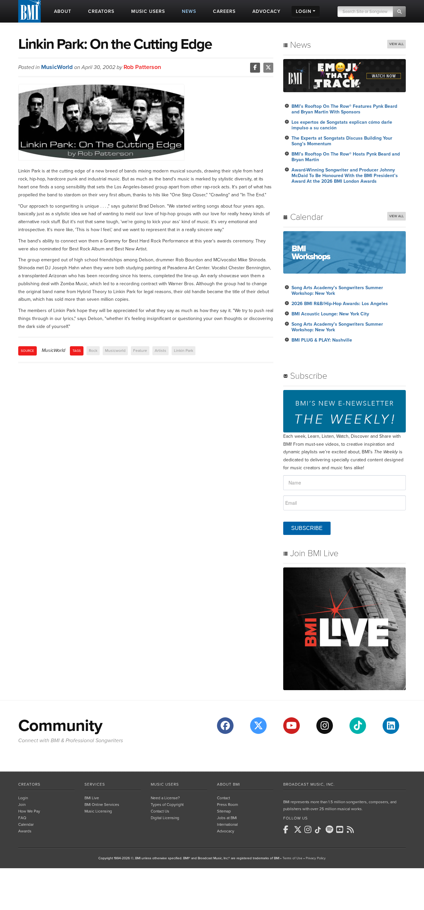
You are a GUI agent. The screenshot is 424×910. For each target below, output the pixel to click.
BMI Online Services (101, 804)
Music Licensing (98, 811)
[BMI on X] (298, 829)
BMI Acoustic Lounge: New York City (330, 314)
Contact (223, 798)
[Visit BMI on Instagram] (324, 725)
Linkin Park (183, 350)
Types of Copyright (167, 804)
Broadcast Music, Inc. (309, 784)
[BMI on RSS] (351, 829)
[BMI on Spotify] (330, 829)
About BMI (228, 784)
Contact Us (160, 811)
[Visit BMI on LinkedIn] (391, 725)
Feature (140, 350)
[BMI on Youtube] (340, 829)
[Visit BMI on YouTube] (291, 725)
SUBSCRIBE (307, 528)
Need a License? (165, 798)
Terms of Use (292, 858)
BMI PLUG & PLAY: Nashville (322, 340)
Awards (24, 831)
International (227, 824)
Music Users (165, 784)
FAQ (22, 817)
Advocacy (225, 831)
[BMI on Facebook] (287, 829)
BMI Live (91, 798)
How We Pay (29, 811)
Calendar (26, 824)
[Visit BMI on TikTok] (357, 725)
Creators (29, 784)
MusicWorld (57, 67)
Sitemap (224, 811)
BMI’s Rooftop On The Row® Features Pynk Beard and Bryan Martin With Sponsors (344, 109)
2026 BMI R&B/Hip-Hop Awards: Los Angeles (340, 303)
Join (22, 804)
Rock (93, 350)
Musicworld (115, 350)
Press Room (227, 804)
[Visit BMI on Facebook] (225, 725)
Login (23, 798)
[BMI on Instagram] (309, 829)
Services (94, 784)
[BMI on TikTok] (319, 830)
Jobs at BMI (227, 817)
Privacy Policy (316, 858)
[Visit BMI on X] (258, 725)
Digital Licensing (165, 817)
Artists (160, 350)
